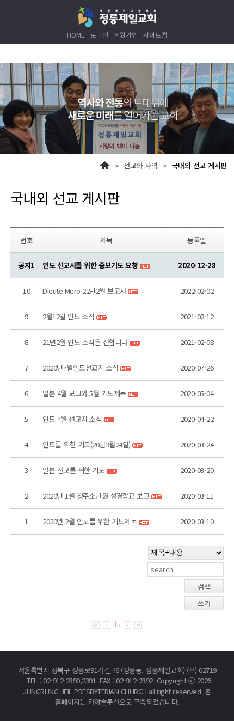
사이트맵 (155, 34)
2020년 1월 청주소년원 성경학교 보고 (95, 495)
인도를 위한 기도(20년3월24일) (86, 444)
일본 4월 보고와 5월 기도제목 (84, 393)
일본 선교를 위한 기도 (73, 470)
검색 (204, 587)
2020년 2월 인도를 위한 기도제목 (89, 521)
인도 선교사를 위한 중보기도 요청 (91, 265)
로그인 (99, 34)
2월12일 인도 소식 (68, 316)
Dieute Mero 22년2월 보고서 (84, 291)
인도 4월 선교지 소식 (72, 419)
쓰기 (204, 603)
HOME (76, 34)
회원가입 (126, 34)
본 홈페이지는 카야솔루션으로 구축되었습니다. (133, 696)
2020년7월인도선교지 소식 (80, 367)
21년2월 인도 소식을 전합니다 (85, 342)
